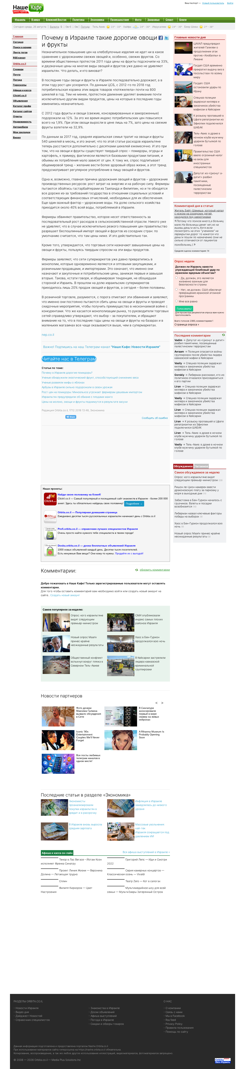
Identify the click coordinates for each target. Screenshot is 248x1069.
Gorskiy (179, 374)
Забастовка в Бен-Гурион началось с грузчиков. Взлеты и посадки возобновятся (198, 503)
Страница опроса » (186, 324)
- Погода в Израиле (101, 1019)
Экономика (97, 19)
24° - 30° (145, 26)
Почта (17, 74)
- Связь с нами (173, 1012)
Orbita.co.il (19, 63)
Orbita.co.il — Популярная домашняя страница (87, 512)
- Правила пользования (179, 1027)
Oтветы (17, 116)
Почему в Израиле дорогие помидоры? (67, 372)
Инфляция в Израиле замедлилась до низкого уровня (151, 805)
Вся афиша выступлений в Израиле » (146, 852)
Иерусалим (159, 26)
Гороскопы (20, 84)
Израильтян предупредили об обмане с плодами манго (77, 396)
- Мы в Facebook (174, 1015)
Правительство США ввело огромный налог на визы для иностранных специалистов (208, 159)
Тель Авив (98, 26)
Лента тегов (20, 52)
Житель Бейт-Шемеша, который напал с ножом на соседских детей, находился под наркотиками (199, 213)
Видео (17, 137)
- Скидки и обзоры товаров (106, 1023)
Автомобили (20, 126)
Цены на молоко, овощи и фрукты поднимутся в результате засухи (85, 401)
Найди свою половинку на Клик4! (79, 494)
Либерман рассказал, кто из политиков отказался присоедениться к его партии (199, 378)
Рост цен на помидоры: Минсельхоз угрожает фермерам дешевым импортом (92, 392)
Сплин (63, 881)
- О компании (172, 1008)
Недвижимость (22, 121)
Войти (230, 3)
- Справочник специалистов (32, 1019)
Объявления (20, 100)
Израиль (20, 19)
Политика (78, 19)
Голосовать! (184, 308)
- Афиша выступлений (103, 1015)
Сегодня (18, 42)
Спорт (169, 19)
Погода (85, 26)
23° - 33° (116, 26)
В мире (35, 19)
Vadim (178, 340)
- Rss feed (170, 1019)
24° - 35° (177, 26)
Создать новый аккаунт (65, 595)
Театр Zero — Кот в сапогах (142, 881)
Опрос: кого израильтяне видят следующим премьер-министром (87, 619)
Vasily (178, 363)
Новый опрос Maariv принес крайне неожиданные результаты (87, 641)
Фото (138, 19)
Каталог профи (22, 106)
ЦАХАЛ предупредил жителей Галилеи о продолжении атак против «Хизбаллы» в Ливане (207, 51)
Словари (18, 69)
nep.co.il (48, 335)
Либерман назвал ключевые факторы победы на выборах (198, 515)
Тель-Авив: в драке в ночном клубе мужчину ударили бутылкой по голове (198, 436)
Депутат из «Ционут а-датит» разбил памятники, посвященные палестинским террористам (199, 343)
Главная (18, 36)
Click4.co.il (20, 95)
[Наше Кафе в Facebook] (161, 37)
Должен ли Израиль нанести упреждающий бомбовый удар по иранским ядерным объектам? (197, 270)
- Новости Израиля (26, 1008)
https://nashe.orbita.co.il (91, 1049)
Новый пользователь (213, 3)
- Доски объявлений (102, 1012)
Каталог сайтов (22, 111)
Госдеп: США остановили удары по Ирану (207, 87)
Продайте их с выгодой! (129, 553)
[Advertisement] (105, 939)
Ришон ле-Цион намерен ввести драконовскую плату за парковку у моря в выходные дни (196, 490)
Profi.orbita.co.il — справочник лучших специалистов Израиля (98, 528)
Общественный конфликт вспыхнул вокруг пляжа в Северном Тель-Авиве (87, 661)
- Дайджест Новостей (28, 1015)
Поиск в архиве (22, 47)
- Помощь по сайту (176, 1031)
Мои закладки (21, 132)
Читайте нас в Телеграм (69, 359)
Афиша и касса (22, 90)
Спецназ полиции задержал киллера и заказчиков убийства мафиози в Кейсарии (197, 366)
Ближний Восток (56, 19)
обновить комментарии (155, 569)
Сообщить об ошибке (155, 417)
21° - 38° (209, 26)
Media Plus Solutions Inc (66, 1059)
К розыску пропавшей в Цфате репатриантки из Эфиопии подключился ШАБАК (199, 424)
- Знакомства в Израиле (104, 1008)
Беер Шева (191, 26)
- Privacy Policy (173, 1023)
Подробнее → (134, 503)
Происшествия (119, 19)
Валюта (54, 26)
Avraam (179, 351)
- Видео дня (21, 1012)
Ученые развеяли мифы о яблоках (63, 382)
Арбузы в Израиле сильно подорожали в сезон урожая (77, 387)
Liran (177, 386)
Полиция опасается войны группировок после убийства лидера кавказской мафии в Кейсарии (198, 354)
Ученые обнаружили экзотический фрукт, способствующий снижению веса (90, 377)
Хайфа (127, 26)
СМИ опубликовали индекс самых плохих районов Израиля (149, 619)
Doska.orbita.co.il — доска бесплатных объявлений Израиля (96, 545)
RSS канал (19, 57)
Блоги (182, 19)
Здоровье (153, 19)
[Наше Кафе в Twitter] (166, 37)
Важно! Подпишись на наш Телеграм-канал (101, 347)
